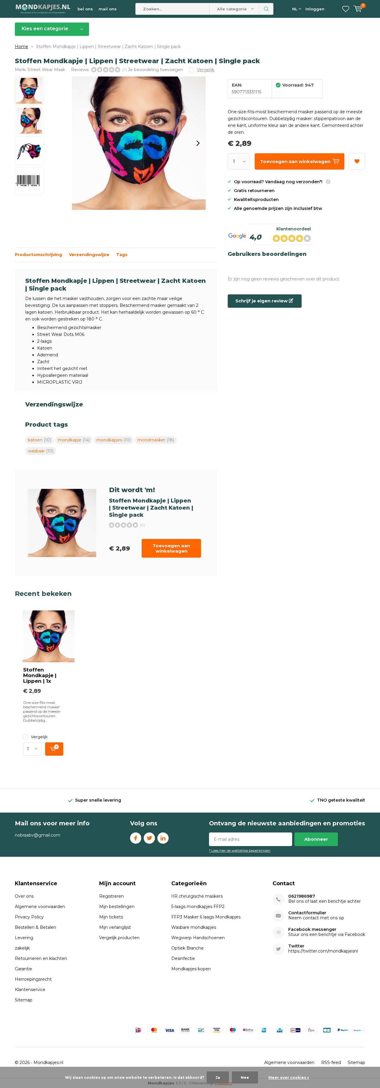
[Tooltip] (328, 182)
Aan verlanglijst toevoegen (357, 161)
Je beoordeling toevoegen (155, 69)
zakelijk (22, 948)
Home (21, 46)
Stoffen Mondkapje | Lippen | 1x (39, 675)
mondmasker (155, 440)
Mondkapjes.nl (48, 1062)
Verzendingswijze (89, 254)
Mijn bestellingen (116, 906)
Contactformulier (307, 912)
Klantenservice (30, 989)
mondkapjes (113, 440)
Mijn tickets (111, 917)
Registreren (111, 896)
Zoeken (266, 9)
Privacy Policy (29, 917)
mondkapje (74, 440)
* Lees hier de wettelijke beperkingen (239, 850)
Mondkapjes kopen (191, 968)
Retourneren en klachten (41, 958)
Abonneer (316, 839)
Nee (245, 1077)
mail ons (108, 9)
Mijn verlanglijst (115, 927)
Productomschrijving (38, 254)
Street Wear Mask (46, 69)
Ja (218, 1077)
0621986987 (301, 896)
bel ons (85, 9)
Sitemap (23, 1000)
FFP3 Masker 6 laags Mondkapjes (205, 917)
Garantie (23, 968)
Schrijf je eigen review (262, 301)
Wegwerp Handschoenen (198, 937)
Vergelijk (39, 736)
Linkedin (163, 838)
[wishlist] (345, 9)
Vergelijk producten (119, 937)
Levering (24, 937)
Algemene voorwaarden (40, 906)
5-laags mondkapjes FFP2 (197, 906)
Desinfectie (183, 958)
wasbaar (40, 451)
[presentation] (198, 143)
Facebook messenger (312, 929)
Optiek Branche (187, 948)
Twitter (149, 838)
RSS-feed (331, 1062)
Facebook (135, 838)
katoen (39, 440)
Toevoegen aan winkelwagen (171, 548)
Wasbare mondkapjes (193, 927)
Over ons (24, 896)
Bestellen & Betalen (35, 927)
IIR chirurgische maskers (197, 896)
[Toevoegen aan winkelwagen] (54, 749)
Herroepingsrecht (33, 979)
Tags (121, 254)
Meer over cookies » (288, 1077)
